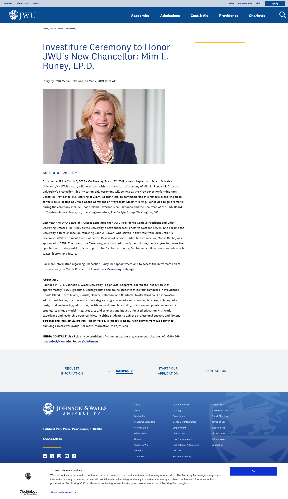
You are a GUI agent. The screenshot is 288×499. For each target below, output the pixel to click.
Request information (72, 371)
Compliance (179, 416)
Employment (179, 427)
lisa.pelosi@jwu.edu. (57, 341)
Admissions (170, 15)
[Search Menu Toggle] (281, 15)
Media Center (218, 404)
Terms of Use (218, 421)
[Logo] (22, 13)
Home (45, 28)
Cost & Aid (199, 15)
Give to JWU (179, 433)
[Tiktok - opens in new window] (74, 456)
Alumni (137, 439)
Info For (8, 3)
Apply (275, 3)
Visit (258, 3)
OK (254, 471)
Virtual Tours (218, 433)
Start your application (168, 371)
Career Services (181, 404)
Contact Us (217, 444)
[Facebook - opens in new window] (44, 456)
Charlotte (257, 15)
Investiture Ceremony (106, 269)
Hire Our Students (182, 439)
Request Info (245, 3)
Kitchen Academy (182, 456)
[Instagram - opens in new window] (59, 456)
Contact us (216, 371)
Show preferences (61, 492)
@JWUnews (90, 341)
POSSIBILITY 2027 (221, 410)
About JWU (23, 3)
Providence (228, 15)
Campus (122, 371)
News (36, 3)
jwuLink (177, 450)
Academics (140, 15)
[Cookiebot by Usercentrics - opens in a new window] (28, 492)
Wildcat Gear (218, 439)
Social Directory (220, 416)
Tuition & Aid (218, 427)
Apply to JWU (141, 444)
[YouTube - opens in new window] (66, 456)
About (137, 410)
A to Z (137, 404)
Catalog (177, 410)
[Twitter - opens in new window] (52, 456)
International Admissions (186, 444)
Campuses (139, 456)
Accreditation (141, 427)
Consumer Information (184, 421)
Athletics (138, 450)
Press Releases (57, 28)
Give (231, 3)
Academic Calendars (144, 421)
